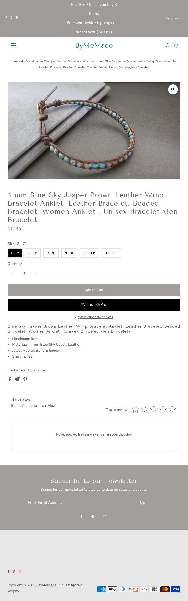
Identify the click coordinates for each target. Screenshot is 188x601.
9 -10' (69, 253)
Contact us (16, 370)
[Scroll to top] (178, 591)
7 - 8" (33, 253)
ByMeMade (94, 45)
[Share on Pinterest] (25, 380)
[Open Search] (167, 45)
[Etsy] (16, 18)
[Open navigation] (28, 45)
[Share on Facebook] (10, 380)
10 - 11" (89, 253)
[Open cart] (176, 45)
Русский (173, 18)
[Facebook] (6, 18)
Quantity (15, 263)
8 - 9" (51, 253)
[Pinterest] (11, 18)
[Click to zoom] (173, 89)
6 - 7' (15, 253)
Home (14, 61)
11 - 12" (111, 253)
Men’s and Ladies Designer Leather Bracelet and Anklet (57, 61)
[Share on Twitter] (17, 380)
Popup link (37, 370)
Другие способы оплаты (94, 317)
